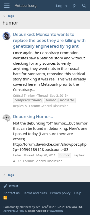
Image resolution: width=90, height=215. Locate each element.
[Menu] (7, 6)
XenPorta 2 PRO (14, 210)
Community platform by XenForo (43, 207)
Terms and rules (35, 193)
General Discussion (54, 105)
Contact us (12, 193)
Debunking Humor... (33, 116)
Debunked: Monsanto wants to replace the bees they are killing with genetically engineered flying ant (49, 40)
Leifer (17, 155)
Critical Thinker (24, 95)
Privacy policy (60, 193)
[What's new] (74, 5)
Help (77, 193)
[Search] (84, 5)
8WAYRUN (56, 210)
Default (12, 186)
